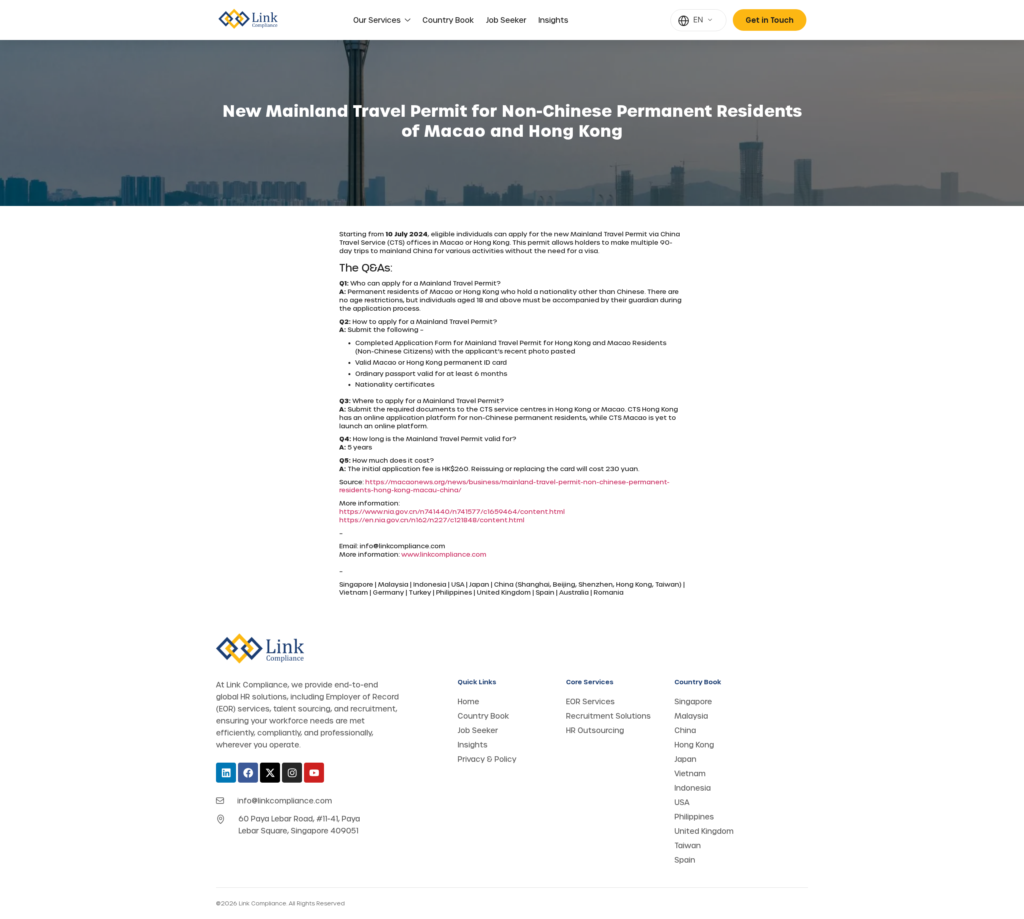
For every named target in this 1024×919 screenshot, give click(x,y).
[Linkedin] (226, 773)
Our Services (377, 20)
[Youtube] (314, 773)
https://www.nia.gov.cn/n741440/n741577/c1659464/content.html (452, 511)
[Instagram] (292, 773)
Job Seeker (506, 20)
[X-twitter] (270, 773)
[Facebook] (248, 773)
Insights (553, 20)
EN (698, 19)
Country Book (448, 20)
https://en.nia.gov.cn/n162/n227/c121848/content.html (431, 519)
